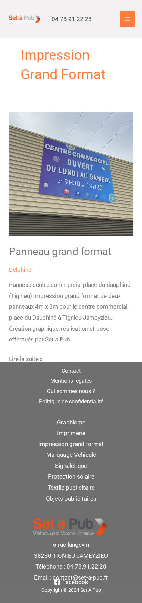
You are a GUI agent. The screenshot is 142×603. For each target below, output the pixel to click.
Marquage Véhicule (71, 454)
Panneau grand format (60, 251)
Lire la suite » (26, 358)
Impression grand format (71, 444)
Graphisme (71, 422)
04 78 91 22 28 (72, 19)
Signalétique (71, 465)
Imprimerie (71, 433)
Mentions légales (71, 381)
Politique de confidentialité (71, 401)
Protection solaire (71, 476)
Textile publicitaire (71, 487)
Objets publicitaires (71, 498)
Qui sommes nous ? (71, 391)
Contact (71, 371)
